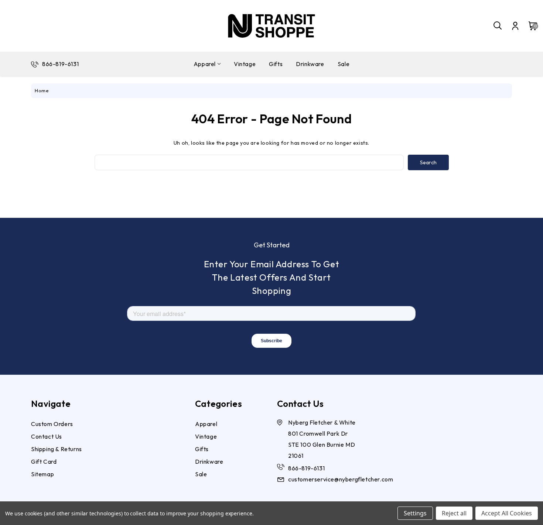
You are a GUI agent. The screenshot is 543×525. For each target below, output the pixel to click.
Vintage (245, 64)
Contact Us (46, 436)
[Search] (498, 25)
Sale (343, 64)
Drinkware (310, 64)
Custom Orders (52, 424)
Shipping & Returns (56, 449)
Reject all (454, 513)
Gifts (276, 64)
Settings (415, 513)
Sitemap (42, 474)
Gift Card (44, 461)
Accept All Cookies (506, 513)
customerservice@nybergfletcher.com (340, 479)
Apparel (205, 64)
